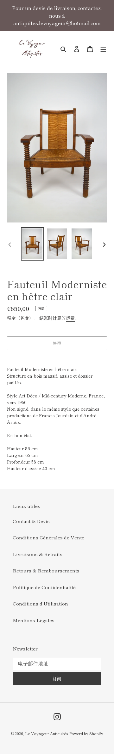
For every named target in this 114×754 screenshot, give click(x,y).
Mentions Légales (33, 620)
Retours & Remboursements (46, 570)
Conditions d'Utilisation (40, 603)
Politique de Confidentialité (44, 587)
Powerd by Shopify (86, 733)
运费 (70, 318)
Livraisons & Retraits (37, 554)
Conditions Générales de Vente (48, 537)
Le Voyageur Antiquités (46, 733)
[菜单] (103, 48)
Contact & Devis (31, 521)
